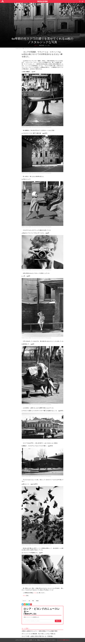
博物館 (37, 600)
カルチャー (36, 45)
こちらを (42, 640)
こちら (35, 592)
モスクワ (24, 600)
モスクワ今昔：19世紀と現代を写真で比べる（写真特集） (38, 636)
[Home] (2, 1)
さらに (24, 595)
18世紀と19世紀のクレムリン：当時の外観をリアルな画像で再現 (39, 631)
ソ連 (29, 600)
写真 (33, 600)
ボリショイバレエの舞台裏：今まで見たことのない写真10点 (38, 633)
